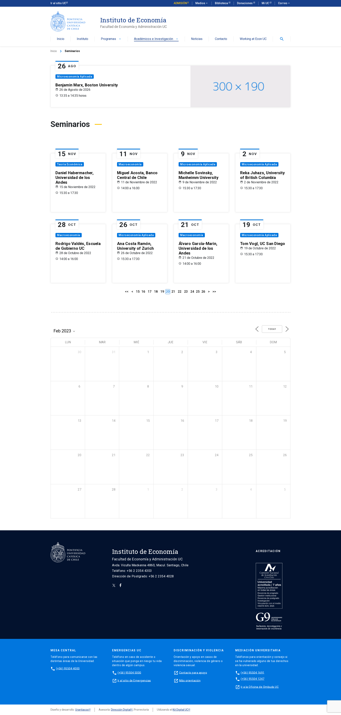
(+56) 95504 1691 (252, 672)
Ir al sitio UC (58, 3)
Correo (284, 3)
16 (143, 291)
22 (179, 291)
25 (198, 291)
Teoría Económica (69, 164)
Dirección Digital (121, 709)
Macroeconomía (130, 164)
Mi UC (266, 3)
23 (186, 291)
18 (156, 291)
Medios (201, 3)
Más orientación (190, 680)
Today (272, 329)
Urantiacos (82, 709)
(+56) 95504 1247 (252, 678)
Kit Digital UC (180, 709)
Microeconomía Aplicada (74, 76)
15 (138, 291)
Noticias (196, 39)
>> (214, 291)
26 (203, 291)
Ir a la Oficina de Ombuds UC (260, 686)
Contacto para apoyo (193, 672)
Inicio (60, 39)
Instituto (82, 39)
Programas (111, 39)
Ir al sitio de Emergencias (134, 680)
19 (162, 291)
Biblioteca (222, 3)
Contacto (221, 39)
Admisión (180, 3)
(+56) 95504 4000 (68, 668)
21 (173, 291)
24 (192, 291)
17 (149, 291)
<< (126, 291)
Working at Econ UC (253, 39)
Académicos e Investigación (156, 39)
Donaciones (245, 3)
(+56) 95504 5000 (129, 672)
